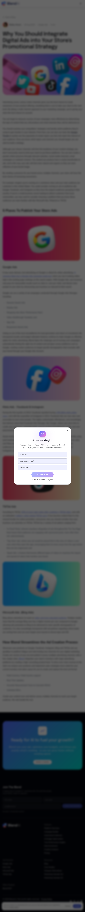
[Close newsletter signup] (67, 430)
